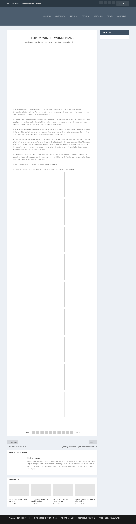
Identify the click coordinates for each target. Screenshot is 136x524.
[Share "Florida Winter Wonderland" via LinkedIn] (55, 432)
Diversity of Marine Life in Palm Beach (62, 500)
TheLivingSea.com (71, 169)
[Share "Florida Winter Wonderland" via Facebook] (33, 432)
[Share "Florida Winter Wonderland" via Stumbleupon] (63, 432)
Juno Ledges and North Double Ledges (40, 500)
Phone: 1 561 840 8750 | (19, 518)
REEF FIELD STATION (86, 518)
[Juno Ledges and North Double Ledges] (41, 490)
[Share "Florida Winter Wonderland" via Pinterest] (50, 432)
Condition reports (61, 42)
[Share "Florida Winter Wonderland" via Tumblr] (46, 432)
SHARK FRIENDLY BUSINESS (45, 518)
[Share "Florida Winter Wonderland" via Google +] (42, 432)
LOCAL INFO (98, 16)
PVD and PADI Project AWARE (30, 3)
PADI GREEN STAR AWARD (110, 518)
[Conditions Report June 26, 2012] (19, 490)
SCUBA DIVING (60, 16)
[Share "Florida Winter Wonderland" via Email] (67, 432)
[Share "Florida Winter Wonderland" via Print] (72, 432)
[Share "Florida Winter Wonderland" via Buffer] (59, 432)
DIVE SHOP (73, 16)
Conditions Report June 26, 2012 (18, 500)
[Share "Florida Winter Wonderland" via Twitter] (38, 432)
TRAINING (85, 16)
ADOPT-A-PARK (67, 518)
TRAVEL (109, 16)
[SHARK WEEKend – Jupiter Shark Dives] (85, 490)
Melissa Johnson (37, 42)
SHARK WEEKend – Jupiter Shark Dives (85, 500)
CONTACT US (121, 16)
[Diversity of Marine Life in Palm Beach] (63, 490)
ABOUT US (46, 16)
